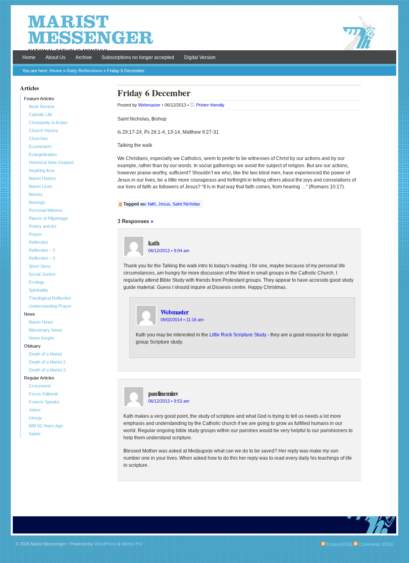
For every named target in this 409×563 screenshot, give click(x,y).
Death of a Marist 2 (47, 362)
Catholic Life (40, 114)
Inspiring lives (42, 170)
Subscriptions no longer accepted (137, 57)
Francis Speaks (44, 401)
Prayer (35, 234)
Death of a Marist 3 (47, 369)
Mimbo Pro (131, 543)
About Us (56, 57)
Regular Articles (39, 377)
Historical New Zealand (51, 162)
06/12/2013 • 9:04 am (168, 250)
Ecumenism (40, 146)
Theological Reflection (50, 298)
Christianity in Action (48, 122)
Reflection (38, 242)
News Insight (41, 338)
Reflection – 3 (42, 258)
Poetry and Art (42, 226)
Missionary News (45, 330)
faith (152, 203)
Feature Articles (39, 98)
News (29, 314)
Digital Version (200, 57)
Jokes (35, 409)
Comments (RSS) (375, 544)
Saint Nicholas (186, 203)
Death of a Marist (45, 354)
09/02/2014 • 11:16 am (182, 319)
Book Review (41, 106)
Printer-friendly (210, 105)
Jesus (164, 203)
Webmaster (149, 105)
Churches (38, 138)
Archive (83, 57)
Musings (37, 202)
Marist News (41, 322)
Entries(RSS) (339, 544)
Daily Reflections (84, 70)
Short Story (40, 266)
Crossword (39, 385)
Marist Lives (40, 186)
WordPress (105, 543)
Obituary (32, 346)
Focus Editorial (43, 393)
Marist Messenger (204, 33)
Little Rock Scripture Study (237, 335)
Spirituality (38, 290)
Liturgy (35, 417)
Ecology (36, 282)
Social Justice (42, 274)
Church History (43, 130)
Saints (35, 433)
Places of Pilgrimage (48, 218)
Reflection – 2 (42, 250)
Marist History (42, 178)
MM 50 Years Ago (46, 425)
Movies (36, 194)
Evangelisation (43, 154)
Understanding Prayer (50, 306)
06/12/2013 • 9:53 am (168, 401)
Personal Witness (46, 210)
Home (29, 57)
